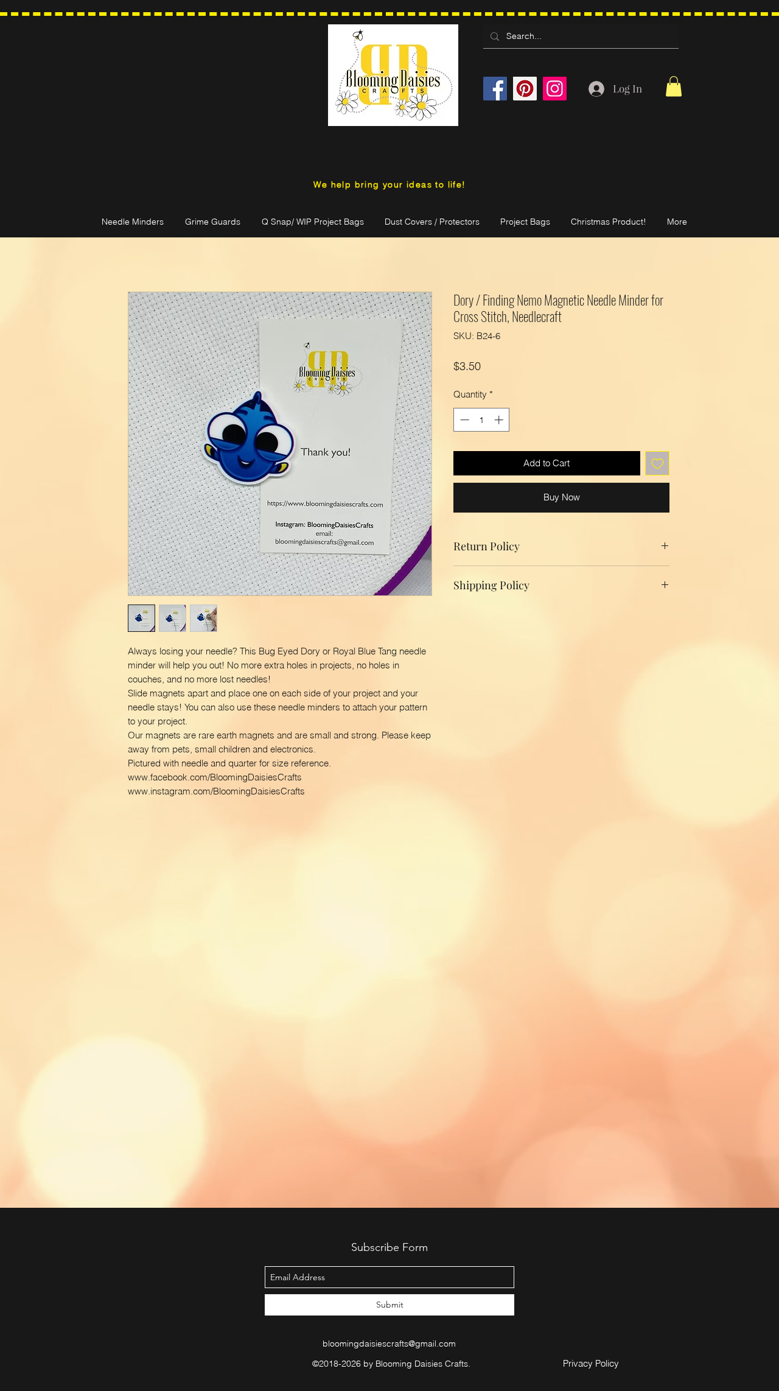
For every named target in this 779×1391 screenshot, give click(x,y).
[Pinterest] (525, 88)
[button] (673, 86)
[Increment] (500, 419)
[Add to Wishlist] (657, 463)
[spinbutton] (482, 419)
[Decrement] (463, 419)
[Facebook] (495, 88)
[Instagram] (555, 88)
